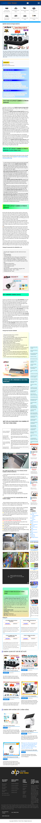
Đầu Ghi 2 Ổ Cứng (33, 356)
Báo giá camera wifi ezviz (18, 75)
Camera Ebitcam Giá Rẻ (18, 84)
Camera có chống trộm (34, 385)
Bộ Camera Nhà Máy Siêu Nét (27, 668)
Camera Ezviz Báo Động (33, 403)
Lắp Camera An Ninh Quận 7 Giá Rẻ (34, 605)
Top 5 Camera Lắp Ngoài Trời (21, 74)
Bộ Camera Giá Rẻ (6, 795)
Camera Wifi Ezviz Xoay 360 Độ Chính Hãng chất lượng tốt (34, 406)
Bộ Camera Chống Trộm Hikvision (21, 93)
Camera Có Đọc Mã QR (34, 371)
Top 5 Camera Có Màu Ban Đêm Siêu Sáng (9, 74)
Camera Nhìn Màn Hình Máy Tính (34, 391)
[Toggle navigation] (39, 3)
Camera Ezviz (14, 792)
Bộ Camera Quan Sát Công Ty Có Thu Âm (34, 452)
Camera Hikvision (15, 783)
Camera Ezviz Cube (18, 83)
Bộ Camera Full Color (34, 358)
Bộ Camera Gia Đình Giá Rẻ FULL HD (34, 498)
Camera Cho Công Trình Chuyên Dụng (34, 388)
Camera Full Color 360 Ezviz (34, 442)
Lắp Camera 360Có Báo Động (34, 432)
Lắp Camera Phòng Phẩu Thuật (34, 382)
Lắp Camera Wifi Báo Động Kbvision (8, 83)
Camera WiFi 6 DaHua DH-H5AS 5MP (29, 750)
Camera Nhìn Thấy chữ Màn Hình (8, 72)
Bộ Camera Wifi (5, 793)
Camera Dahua (14, 787)
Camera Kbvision (14, 785)
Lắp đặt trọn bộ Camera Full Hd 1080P (8, 96)
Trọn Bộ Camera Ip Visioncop (34, 361)
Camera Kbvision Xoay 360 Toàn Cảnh (34, 439)
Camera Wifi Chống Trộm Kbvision (34, 416)
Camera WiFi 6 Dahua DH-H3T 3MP (10, 757)
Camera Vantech (15, 788)
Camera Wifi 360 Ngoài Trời (33, 410)
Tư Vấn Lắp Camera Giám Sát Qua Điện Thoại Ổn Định (34, 587)
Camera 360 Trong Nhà (34, 435)
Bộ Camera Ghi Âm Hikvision (20, 94)
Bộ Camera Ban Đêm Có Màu (34, 348)
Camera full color (24, 796)
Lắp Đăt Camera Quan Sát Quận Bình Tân (34, 550)
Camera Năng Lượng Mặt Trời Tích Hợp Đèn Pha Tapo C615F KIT (28, 731)
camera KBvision (32, 520)
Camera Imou (14, 790)
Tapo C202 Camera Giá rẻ (9, 725)
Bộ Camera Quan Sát (33, 513)
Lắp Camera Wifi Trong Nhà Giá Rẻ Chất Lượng (10, 87)
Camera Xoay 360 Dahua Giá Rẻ (34, 420)
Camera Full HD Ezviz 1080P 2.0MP (8, 84)
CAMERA (9, 3)
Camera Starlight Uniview (33, 365)
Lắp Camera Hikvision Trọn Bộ (34, 351)
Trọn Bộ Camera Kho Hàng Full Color (11, 697)
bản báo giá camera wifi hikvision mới (34, 400)
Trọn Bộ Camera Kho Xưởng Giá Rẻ (28, 696)
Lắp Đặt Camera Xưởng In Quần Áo (11, 23)
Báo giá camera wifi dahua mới (8, 75)
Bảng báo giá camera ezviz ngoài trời (9, 77)
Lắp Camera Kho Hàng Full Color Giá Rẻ (34, 482)
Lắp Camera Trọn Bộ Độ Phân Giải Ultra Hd (9, 93)
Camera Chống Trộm (24, 792)
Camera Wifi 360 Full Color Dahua (34, 423)
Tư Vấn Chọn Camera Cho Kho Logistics (34, 376)
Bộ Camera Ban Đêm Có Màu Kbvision (34, 354)
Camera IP (25, 786)
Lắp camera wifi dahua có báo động (34, 394)
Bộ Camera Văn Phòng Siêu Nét (34, 468)
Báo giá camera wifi (17, 72)
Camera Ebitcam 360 (34, 397)
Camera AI (25, 784)
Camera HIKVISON (32, 517)
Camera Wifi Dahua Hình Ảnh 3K (23, 87)
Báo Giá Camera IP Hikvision (20, 77)
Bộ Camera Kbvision (4, 787)
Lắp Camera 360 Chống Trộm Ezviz (33, 426)
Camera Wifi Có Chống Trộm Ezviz (20, 86)
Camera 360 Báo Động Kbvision (33, 429)
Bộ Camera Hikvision (4, 784)
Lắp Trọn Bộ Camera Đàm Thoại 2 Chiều (9, 94)
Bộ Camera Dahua (4, 791)
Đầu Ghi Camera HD (32, 535)
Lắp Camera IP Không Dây (33, 525)
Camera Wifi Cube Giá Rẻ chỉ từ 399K (9, 86)
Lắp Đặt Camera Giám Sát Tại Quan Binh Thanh (34, 569)
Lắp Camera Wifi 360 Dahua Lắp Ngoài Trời (34, 413)
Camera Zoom (24, 789)
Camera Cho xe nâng (34, 373)
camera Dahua (35, 515)
